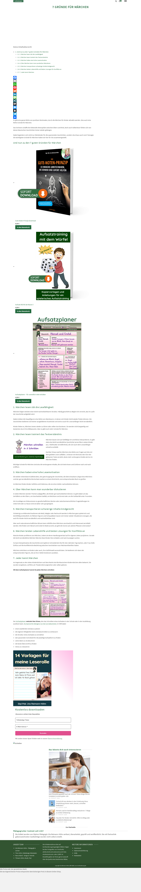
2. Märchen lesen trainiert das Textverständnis (34, 57)
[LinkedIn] (54, 94)
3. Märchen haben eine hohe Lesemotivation (33, 60)
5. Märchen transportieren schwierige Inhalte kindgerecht (37, 66)
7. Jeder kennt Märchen (27, 72)
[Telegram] (54, 114)
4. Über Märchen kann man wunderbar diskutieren (35, 63)
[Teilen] (54, 117)
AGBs (75, 853)
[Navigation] (125, 1)
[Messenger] (54, 107)
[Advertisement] (70, 27)
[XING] (54, 100)
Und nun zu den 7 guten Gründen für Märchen (33, 52)
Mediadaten (77, 855)
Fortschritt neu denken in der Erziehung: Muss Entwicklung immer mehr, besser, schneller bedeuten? (72, 803)
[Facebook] (54, 77)
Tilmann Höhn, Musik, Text (23, 858)
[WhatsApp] (54, 84)
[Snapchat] (54, 110)
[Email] (54, 81)
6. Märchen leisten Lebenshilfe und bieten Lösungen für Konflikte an (40, 69)
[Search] (116, 1)
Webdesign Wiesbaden (30, 853)
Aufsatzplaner (21, 621)
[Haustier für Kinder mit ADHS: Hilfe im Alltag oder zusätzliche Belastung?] (52, 820)
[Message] (54, 97)
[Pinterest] (54, 87)
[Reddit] (54, 90)
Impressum (77, 848)
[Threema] (54, 104)
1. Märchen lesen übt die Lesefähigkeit (31, 54)
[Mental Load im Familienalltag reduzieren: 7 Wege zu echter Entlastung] (52, 813)
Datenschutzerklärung (55, 738)
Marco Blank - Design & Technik (24, 855)
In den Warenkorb (23, 227)
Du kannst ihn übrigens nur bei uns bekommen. (40, 624)
